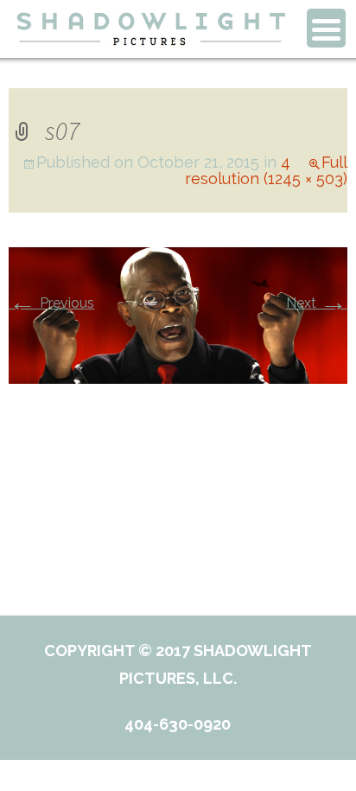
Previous (51, 303)
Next (316, 303)
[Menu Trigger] (326, 28)
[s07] (177, 314)
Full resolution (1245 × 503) (266, 170)
